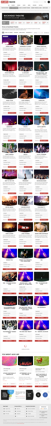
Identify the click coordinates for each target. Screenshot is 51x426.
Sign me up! (33, 216)
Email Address (17, 211)
